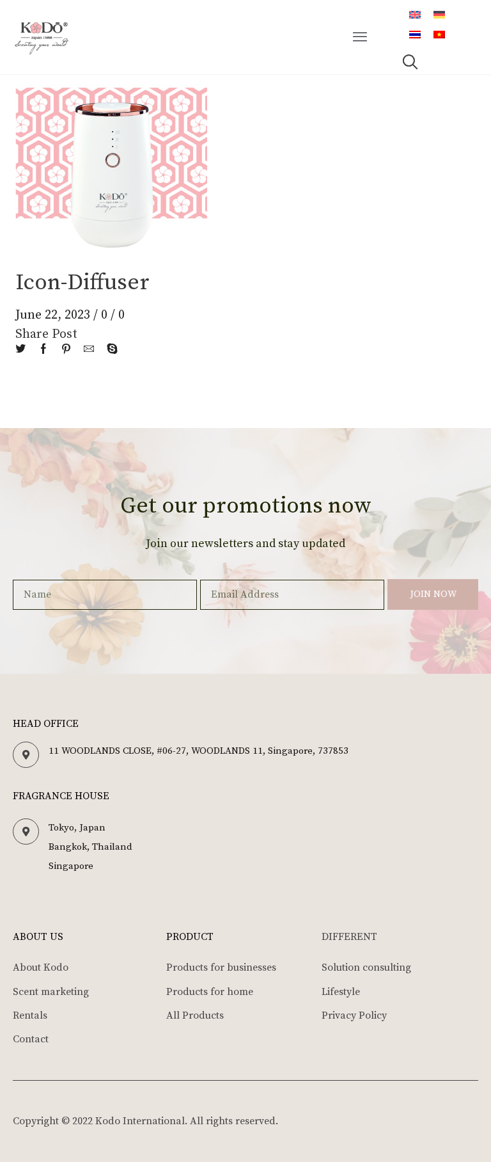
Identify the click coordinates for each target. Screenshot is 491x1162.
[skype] (109, 350)
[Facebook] (43, 350)
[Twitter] (23, 350)
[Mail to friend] (88, 350)
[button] (360, 37)
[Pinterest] (66, 350)
